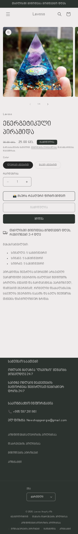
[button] (8, 14)
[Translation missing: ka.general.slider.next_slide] (47, 104)
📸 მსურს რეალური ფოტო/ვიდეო (39, 196)
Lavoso (37, 512)
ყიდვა (39, 218)
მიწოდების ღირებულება (44, 148)
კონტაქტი (15, 462)
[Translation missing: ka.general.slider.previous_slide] (30, 104)
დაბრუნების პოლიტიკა (24, 444)
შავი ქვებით (50, 166)
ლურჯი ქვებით (20, 166)
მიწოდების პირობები (23, 453)
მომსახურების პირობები (25, 529)
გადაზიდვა (50, 529)
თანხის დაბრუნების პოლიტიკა (49, 517)
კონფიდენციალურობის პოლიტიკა (32, 435)
